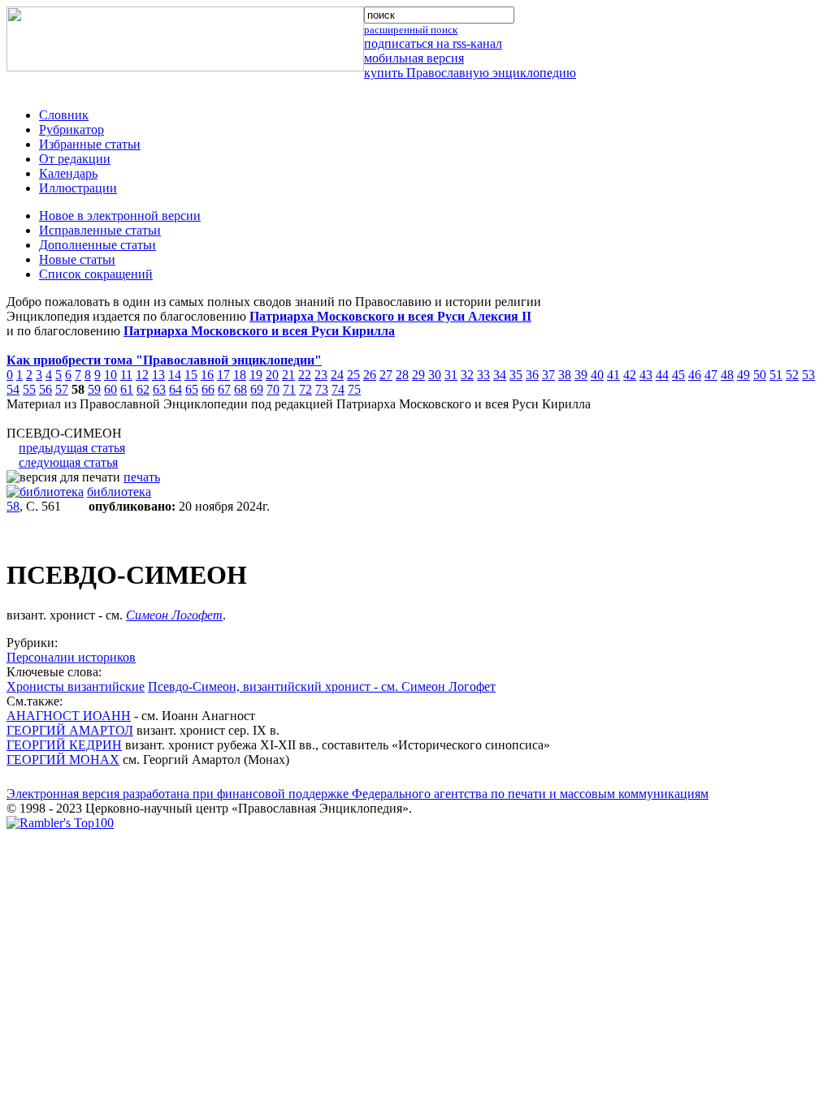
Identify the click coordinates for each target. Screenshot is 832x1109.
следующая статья (68, 462)
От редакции (74, 159)
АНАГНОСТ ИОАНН (68, 716)
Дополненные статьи (97, 245)
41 (613, 375)
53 (808, 375)
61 (126, 389)
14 (174, 375)
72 (305, 389)
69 (256, 389)
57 (61, 389)
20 (272, 375)
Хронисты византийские (75, 686)
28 (402, 375)
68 (240, 389)
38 (564, 375)
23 (320, 375)
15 (190, 375)
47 (710, 375)
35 (515, 375)
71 (289, 389)
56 (45, 389)
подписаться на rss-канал (433, 43)
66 (208, 389)
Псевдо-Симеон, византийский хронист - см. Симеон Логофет (322, 686)
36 (532, 375)
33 (483, 375)
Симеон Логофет (174, 615)
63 (159, 389)
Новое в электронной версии (120, 215)
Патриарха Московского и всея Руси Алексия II (390, 316)
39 (580, 375)
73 (321, 389)
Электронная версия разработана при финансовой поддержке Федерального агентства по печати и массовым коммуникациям (357, 793)
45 (678, 375)
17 (223, 375)
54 (13, 389)
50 (759, 375)
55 (29, 389)
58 (13, 506)
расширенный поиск (410, 30)
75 (354, 389)
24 (337, 375)
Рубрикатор (71, 129)
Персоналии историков (71, 657)
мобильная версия (414, 58)
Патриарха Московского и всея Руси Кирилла (259, 331)
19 (255, 375)
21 (288, 375)
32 (467, 375)
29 (418, 375)
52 (792, 375)
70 (273, 389)
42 (629, 375)
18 (239, 375)
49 (743, 375)
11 (126, 375)
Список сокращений (96, 274)
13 (158, 375)
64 (175, 389)
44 (662, 375)
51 (775, 375)
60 (110, 389)
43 (645, 375)
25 (353, 375)
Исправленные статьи (100, 230)
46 (694, 375)
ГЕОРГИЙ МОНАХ (62, 759)
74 (338, 389)
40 (597, 375)
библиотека (119, 491)
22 (304, 375)
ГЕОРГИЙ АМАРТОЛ (69, 730)
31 (450, 375)
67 (224, 389)
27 (385, 375)
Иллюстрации (78, 188)
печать (142, 477)
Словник (64, 115)
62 (143, 389)
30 (434, 375)
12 (142, 375)
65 (191, 389)
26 (369, 375)
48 (727, 375)
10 (110, 375)
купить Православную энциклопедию (470, 73)
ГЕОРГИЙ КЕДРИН (64, 745)
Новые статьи (77, 259)
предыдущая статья (72, 448)
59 (94, 389)
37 (548, 375)
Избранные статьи (90, 144)
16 (207, 375)
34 (499, 375)
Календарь (68, 173)
